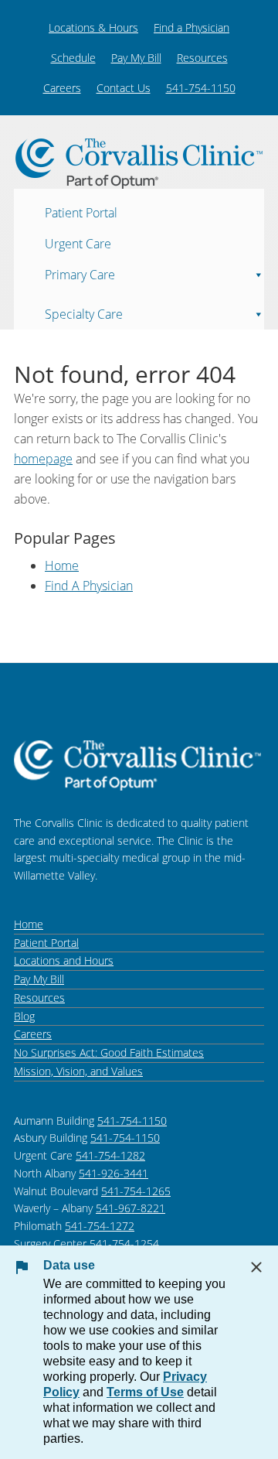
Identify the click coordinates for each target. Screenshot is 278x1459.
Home (62, 565)
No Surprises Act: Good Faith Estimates (109, 1052)
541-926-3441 (113, 1173)
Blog (24, 1016)
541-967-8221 (130, 1208)
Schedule (73, 57)
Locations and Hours (64, 960)
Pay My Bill (136, 57)
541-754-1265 (136, 1191)
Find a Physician (191, 27)
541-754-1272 (99, 1225)
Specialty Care (84, 313)
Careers (62, 87)
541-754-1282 (110, 1155)
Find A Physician (89, 585)
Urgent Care (78, 243)
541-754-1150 (201, 87)
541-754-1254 (124, 1243)
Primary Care (80, 274)
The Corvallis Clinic (139, 163)
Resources (202, 57)
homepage (43, 458)
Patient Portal (81, 212)
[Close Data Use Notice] (256, 1267)
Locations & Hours (93, 27)
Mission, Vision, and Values (78, 1071)
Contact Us (124, 87)
